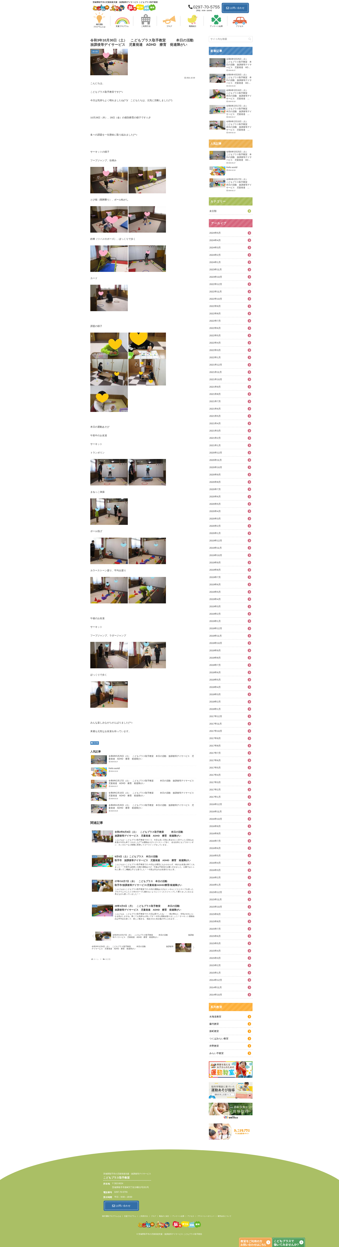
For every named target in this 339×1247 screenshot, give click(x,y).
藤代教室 (214, 1024)
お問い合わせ (237, 8)
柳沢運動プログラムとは (111, 1216)
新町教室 (214, 1031)
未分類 (95, 743)
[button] (249, 39)
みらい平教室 (216, 1053)
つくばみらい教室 (218, 1038)
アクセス (190, 1216)
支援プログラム (130, 1216)
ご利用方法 (143, 1216)
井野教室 (214, 1046)
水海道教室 (215, 1016)
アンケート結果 (178, 1216)
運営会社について (224, 1216)
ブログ (153, 1216)
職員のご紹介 (164, 1216)
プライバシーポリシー (206, 1216)
